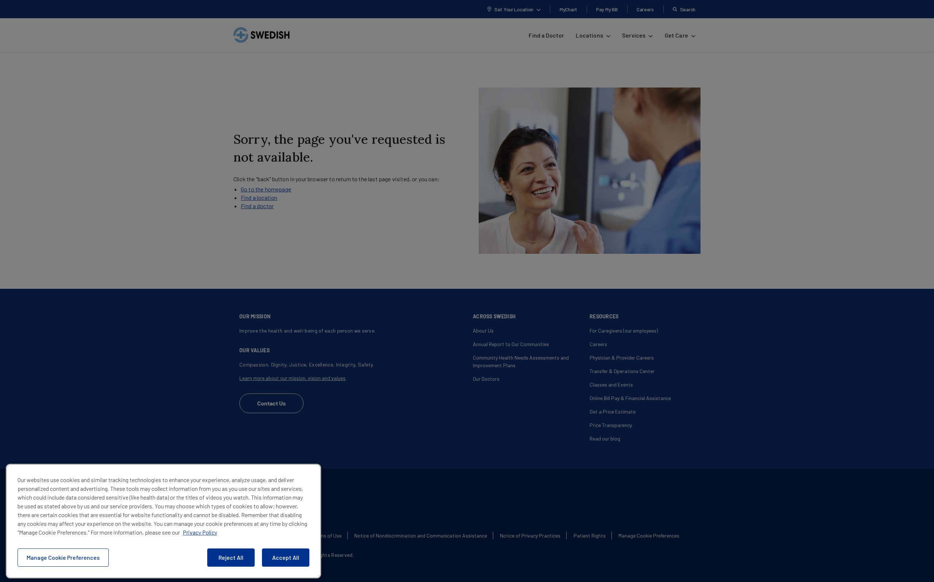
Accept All (285, 557)
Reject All (231, 557)
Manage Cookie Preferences (63, 557)
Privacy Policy (200, 532)
